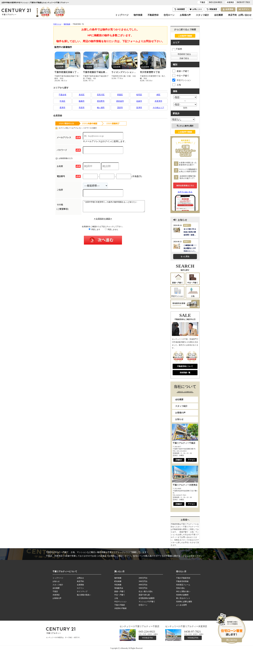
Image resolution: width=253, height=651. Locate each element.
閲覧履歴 (213, 9)
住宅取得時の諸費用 (146, 598)
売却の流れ (180, 588)
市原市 (81, 107)
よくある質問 (181, 605)
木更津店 (56, 595)
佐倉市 (139, 101)
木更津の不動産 (120, 608)
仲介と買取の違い (183, 591)
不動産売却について (185, 366)
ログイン (245, 9)
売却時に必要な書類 (184, 602)
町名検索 (117, 581)
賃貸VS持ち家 (144, 595)
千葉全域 (62, 95)
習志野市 (101, 101)
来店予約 (232, 15)
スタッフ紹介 (202, 15)
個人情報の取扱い (84, 595)
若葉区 (120, 95)
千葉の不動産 (119, 605)
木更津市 (158, 101)
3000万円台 (143, 581)
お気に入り (197, 9)
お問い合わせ (245, 15)
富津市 (139, 107)
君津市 (62, 107)
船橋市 (81, 101)
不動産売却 (153, 15)
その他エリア (158, 107)
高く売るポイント (183, 598)
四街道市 (120, 101)
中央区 (62, 101)
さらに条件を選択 (186, 126)
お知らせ (179, 419)
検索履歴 (181, 9)
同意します (95, 229)
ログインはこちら (185, 192)
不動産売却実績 (182, 581)
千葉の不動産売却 (183, 578)
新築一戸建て (183, 71)
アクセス (191, 460)
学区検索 (117, 585)
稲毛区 (139, 95)
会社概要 (218, 15)
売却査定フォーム (183, 585)
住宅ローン (169, 15)
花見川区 (101, 95)
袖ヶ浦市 (101, 107)
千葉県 (179, 49)
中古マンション (184, 80)
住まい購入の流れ (146, 591)
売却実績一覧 (185, 373)
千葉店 (55, 591)
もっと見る (185, 256)
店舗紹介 (178, 460)
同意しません (112, 229)
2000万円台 (143, 578)
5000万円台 (143, 588)
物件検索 (138, 15)
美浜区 (81, 95)
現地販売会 (118, 588)
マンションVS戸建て (147, 602)
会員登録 (229, 9)
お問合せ (80, 578)
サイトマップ (82, 591)
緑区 (158, 95)
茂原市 (120, 107)
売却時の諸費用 (182, 595)
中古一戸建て (183, 76)
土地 (179, 85)
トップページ (122, 15)
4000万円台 (143, 585)
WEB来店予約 (147, 638)
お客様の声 (185, 15)
